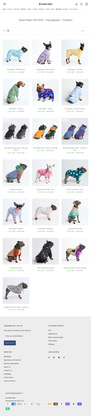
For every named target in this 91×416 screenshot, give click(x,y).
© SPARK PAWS (10, 398)
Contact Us (8, 370)
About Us (7, 367)
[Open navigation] (4, 4)
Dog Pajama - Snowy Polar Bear (75, 108)
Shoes (53, 9)
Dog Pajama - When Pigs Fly (45, 69)
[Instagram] (54, 357)
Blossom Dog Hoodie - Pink (45, 189)
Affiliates (51, 344)
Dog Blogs (7, 374)
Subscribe (9, 343)
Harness (23, 9)
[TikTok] (64, 357)
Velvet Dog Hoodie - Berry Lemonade (74, 268)
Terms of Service (10, 381)
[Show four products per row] (8, 31)
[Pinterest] (59, 357)
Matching (58, 9)
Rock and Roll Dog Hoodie (45, 268)
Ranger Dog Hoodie (16, 268)
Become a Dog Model (11, 363)
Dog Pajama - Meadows (45, 228)
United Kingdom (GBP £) (14, 393)
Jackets (47, 9)
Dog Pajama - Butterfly (16, 228)
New (4, 9)
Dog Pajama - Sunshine (75, 69)
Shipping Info (52, 334)
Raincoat (17, 9)
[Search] (81, 4)
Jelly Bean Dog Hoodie (75, 228)
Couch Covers (73, 9)
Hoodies (35, 9)
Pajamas (41, 9)
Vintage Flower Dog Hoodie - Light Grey (16, 307)
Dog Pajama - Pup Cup (16, 108)
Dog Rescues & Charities (12, 360)
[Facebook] (49, 357)
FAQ (49, 330)
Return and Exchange (55, 337)
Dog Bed (65, 9)
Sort (82, 31)
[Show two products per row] (4, 31)
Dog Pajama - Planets (45, 108)
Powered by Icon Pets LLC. (15, 401)
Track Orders (52, 341)
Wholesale (7, 356)
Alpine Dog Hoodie (16, 189)
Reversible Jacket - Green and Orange (45, 148)
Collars (29, 9)
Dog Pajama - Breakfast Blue (16, 69)
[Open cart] (87, 4)
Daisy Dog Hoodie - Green (75, 189)
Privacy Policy (8, 377)
